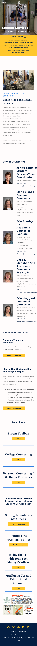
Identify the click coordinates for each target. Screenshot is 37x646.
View (18, 439)
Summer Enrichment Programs (18, 50)
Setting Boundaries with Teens (18, 517)
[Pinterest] (18, 627)
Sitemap (13, 631)
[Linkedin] (23, 627)
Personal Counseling (26, 42)
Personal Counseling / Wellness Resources (18, 475)
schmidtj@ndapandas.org (26, 186)
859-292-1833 (21, 289)
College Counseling (10, 45)
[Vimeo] (28, 627)
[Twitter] (13, 627)
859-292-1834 (21, 319)
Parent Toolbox (18, 433)
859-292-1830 (21, 251)
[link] (18, 433)
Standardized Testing (18, 52)
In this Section (17, 37)
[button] (32, 2)
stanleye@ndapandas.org (26, 254)
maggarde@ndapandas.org (26, 322)
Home (4, 31)
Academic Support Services (18, 40)
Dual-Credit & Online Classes (18, 47)
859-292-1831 (21, 183)
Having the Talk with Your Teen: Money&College (18, 558)
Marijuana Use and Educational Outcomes (18, 579)
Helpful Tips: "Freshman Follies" (18, 537)
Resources (22, 631)
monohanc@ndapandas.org (27, 292)
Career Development (26, 45)
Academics (12, 31)
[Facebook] (8, 627)
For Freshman (18, 545)
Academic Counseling (11, 42)
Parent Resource (18, 524)
